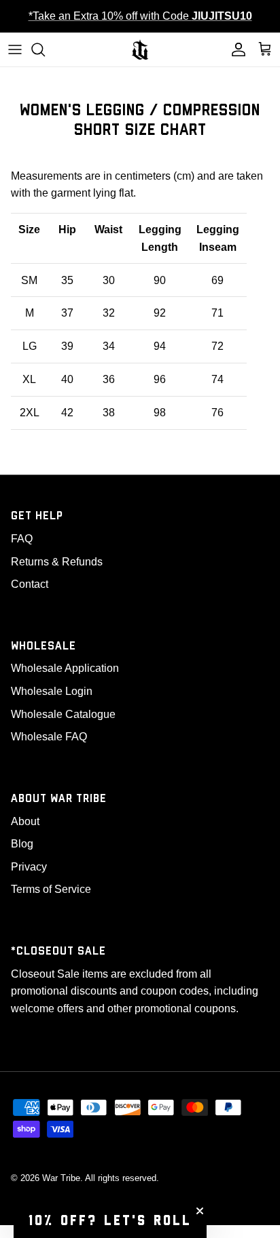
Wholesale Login (51, 691)
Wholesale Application (65, 668)
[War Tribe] (140, 49)
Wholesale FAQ (49, 736)
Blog (22, 844)
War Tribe (61, 1178)
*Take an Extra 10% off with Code (140, 16)
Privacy (29, 867)
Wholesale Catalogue (63, 714)
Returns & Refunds (57, 561)
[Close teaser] (200, 1211)
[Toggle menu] (15, 49)
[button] (110, 1221)
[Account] (235, 49)
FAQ (22, 538)
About (25, 821)
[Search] (45, 49)
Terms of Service (51, 889)
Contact (29, 584)
